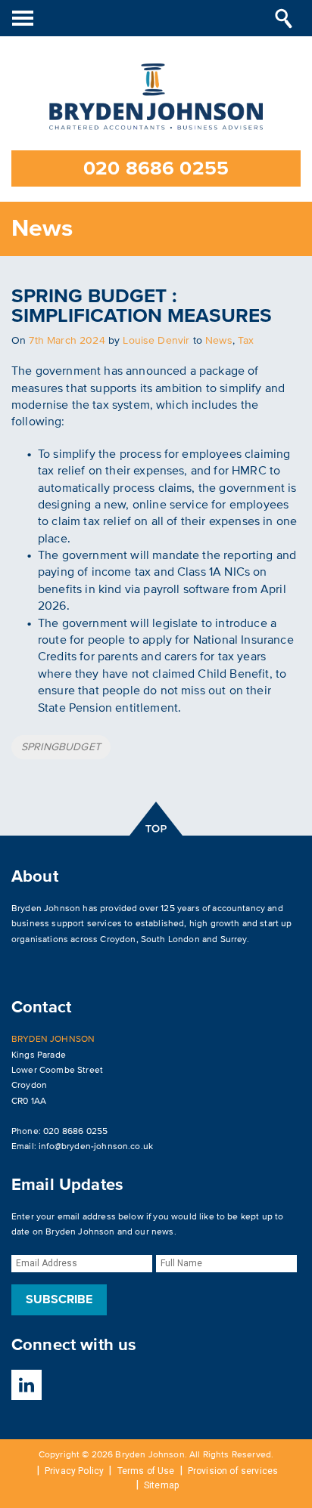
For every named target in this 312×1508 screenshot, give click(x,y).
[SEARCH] (283, 18)
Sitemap (161, 1485)
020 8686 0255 (156, 168)
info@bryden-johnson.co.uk (96, 1146)
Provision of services (233, 1471)
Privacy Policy (74, 1471)
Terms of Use (146, 1471)
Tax (246, 340)
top (156, 819)
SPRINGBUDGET (61, 746)
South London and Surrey (194, 939)
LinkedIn (26, 1385)
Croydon (118, 939)
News (218, 340)
